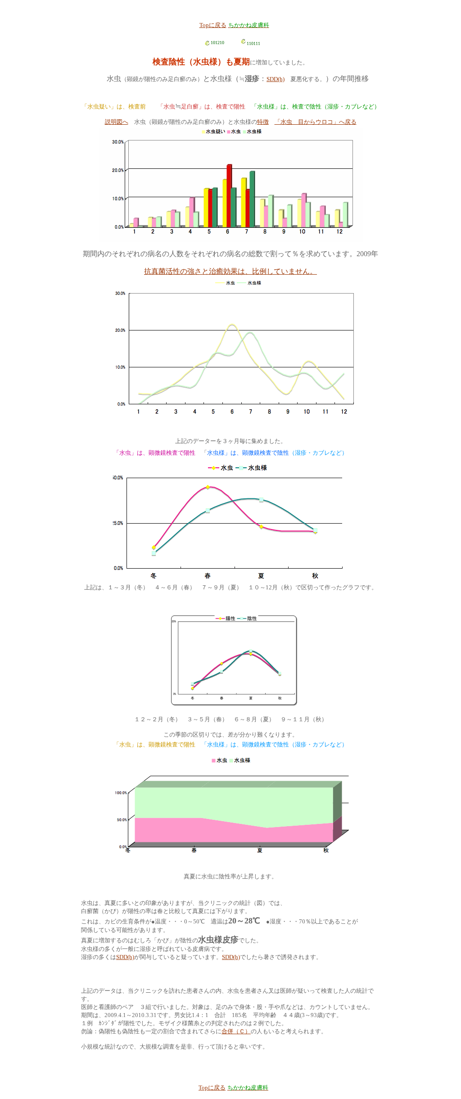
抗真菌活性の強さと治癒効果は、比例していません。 (230, 271)
